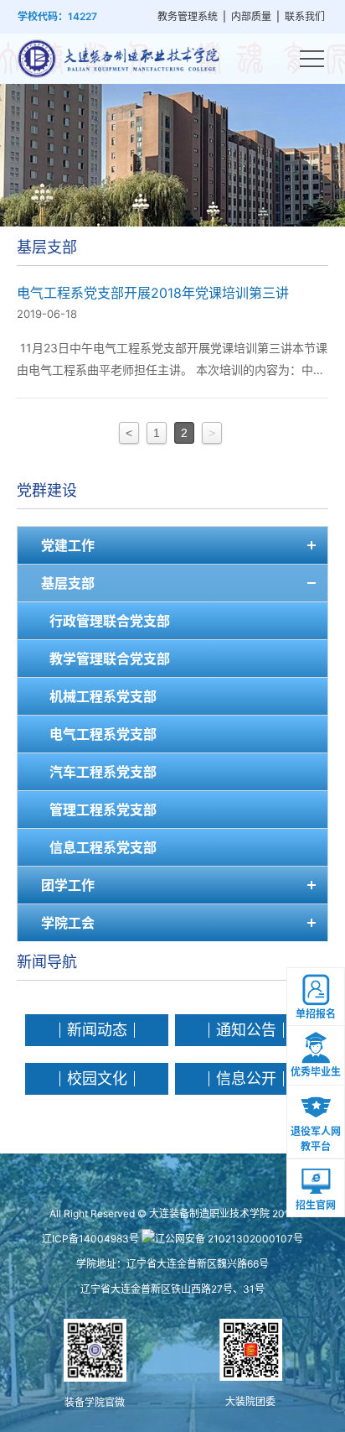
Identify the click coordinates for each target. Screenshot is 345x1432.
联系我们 (305, 16)
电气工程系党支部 (103, 734)
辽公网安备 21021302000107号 (229, 1238)
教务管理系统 (187, 16)
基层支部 (68, 583)
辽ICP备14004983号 (90, 1238)
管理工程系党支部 (103, 809)
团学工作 (68, 885)
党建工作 (68, 545)
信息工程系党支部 (103, 847)
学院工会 (68, 922)
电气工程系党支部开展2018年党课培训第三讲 (153, 292)
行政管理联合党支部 (109, 620)
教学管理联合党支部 (109, 658)
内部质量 (251, 16)
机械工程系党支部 (103, 696)
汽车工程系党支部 (103, 771)
